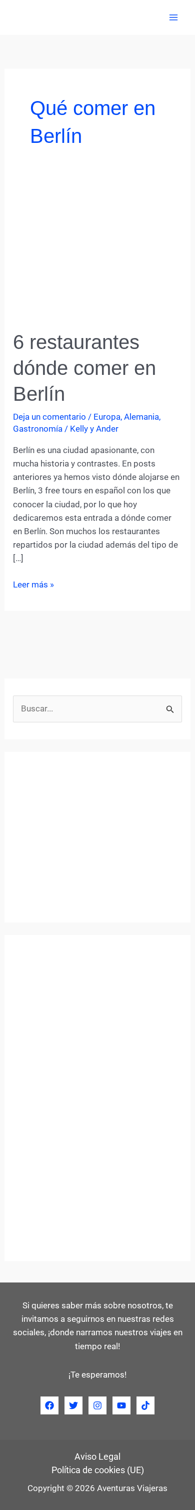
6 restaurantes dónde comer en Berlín (84, 368)
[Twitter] (73, 1405)
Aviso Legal (97, 1456)
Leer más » (33, 585)
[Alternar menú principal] (174, 17)
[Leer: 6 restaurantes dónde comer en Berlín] (97, 252)
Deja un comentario (49, 417)
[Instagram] (97, 1405)
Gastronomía (37, 429)
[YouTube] (121, 1405)
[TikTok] (145, 1405)
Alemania (141, 417)
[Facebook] (49, 1405)
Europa (107, 417)
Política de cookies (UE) (98, 1470)
